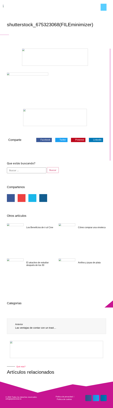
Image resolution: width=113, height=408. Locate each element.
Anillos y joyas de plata (89, 262)
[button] (104, 7)
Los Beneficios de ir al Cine (39, 227)
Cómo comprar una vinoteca (92, 227)
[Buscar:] (26, 170)
